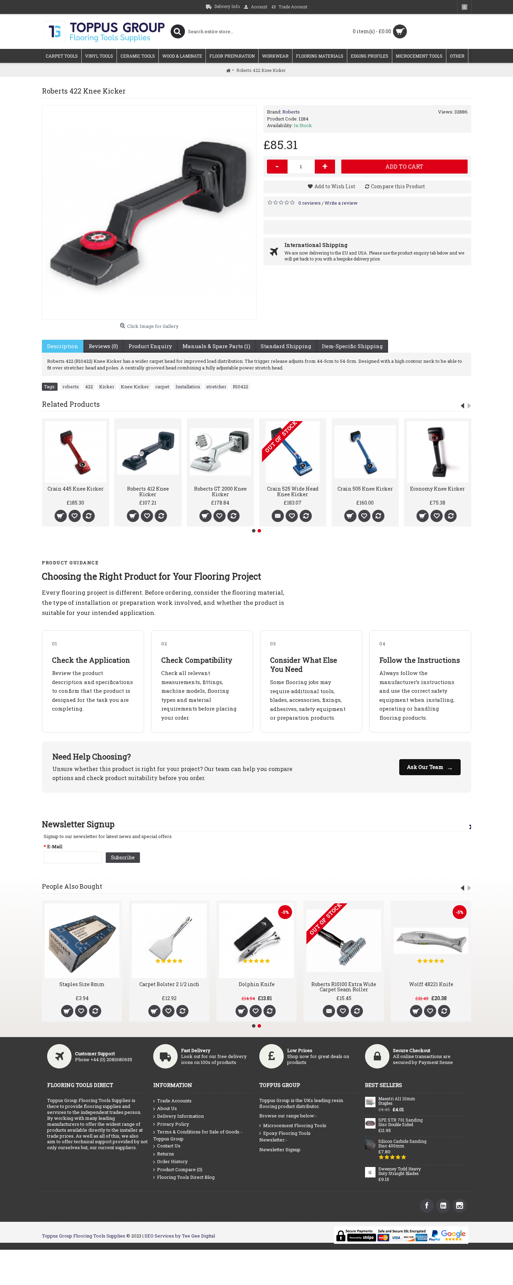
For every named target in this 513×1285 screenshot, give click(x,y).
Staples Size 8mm (82, 984)
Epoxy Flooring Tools (287, 1133)
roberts (70, 386)
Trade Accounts (174, 1100)
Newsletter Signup (279, 1149)
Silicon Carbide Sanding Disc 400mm (402, 1143)
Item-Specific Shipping (352, 346)
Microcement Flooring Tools (294, 1125)
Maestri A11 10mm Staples (396, 1101)
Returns (165, 1154)
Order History (172, 1161)
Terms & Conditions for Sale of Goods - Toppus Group (197, 1135)
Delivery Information (180, 1116)
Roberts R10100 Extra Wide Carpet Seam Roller (343, 987)
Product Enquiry (150, 346)
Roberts (291, 112)
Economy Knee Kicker (437, 488)
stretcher (216, 386)
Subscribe (123, 857)
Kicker (106, 386)
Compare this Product (398, 186)
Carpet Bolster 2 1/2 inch (169, 984)
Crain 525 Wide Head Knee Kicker (293, 491)
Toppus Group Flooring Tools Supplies (83, 1236)
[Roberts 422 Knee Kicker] (149, 212)
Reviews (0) (103, 346)
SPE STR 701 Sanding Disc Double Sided (400, 1122)
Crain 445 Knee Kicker (75, 488)
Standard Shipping (286, 346)
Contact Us (168, 1146)
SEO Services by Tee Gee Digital (179, 1236)
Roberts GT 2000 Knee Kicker (220, 491)
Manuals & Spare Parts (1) (216, 346)
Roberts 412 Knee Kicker (148, 491)
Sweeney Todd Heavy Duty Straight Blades (399, 1171)
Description (62, 346)
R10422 (240, 386)
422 (89, 386)
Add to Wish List (334, 186)
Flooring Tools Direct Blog (186, 1177)
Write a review (341, 203)
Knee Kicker (135, 386)
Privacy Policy (173, 1124)
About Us (167, 1108)
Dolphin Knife (257, 984)
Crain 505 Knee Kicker (365, 488)
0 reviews (309, 203)
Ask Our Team (430, 767)
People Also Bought (72, 886)
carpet (162, 386)
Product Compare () (179, 1169)
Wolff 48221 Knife (431, 984)
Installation (188, 386)
